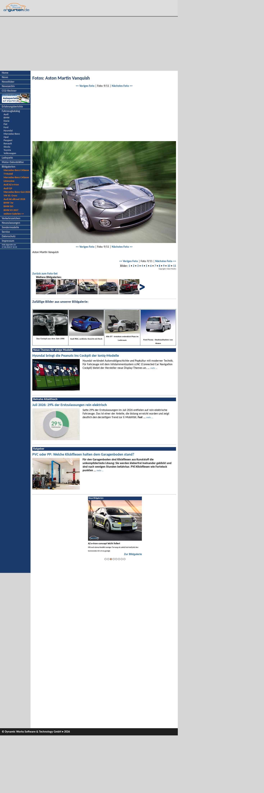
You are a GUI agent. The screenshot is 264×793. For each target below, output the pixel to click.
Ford (6, 127)
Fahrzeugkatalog (11, 111)
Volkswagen (10, 153)
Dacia (6, 121)
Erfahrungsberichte (12, 106)
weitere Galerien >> (14, 214)
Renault (8, 143)
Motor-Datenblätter (13, 162)
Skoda (7, 147)
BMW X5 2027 (11, 210)
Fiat (5, 124)
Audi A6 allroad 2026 (14, 199)
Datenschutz (8, 236)
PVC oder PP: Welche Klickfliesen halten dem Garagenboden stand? (83, 454)
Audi (6, 114)
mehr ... (153, 368)
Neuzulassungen (11, 223)
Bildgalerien (8, 167)
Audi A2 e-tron (11, 184)
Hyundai (8, 130)
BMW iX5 (8, 206)
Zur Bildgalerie (133, 554)
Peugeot (8, 140)
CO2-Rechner (9, 91)
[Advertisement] (89, 44)
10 (168, 266)
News (5, 77)
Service (6, 232)
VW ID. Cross (10, 195)
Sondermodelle (10, 227)
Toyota (7, 150)
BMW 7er (8, 203)
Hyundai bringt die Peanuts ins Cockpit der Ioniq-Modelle (75, 356)
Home (5, 73)
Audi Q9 (8, 188)
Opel (6, 137)
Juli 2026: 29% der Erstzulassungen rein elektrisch (69, 405)
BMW (7, 117)
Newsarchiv (8, 86)
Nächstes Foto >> (122, 86)
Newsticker (8, 82)
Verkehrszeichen (11, 218)
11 (174, 266)
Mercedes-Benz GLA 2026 (17, 192)
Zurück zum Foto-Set (45, 273)
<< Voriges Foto (85, 86)
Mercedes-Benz (12, 134)
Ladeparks (7, 158)
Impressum (8, 241)
